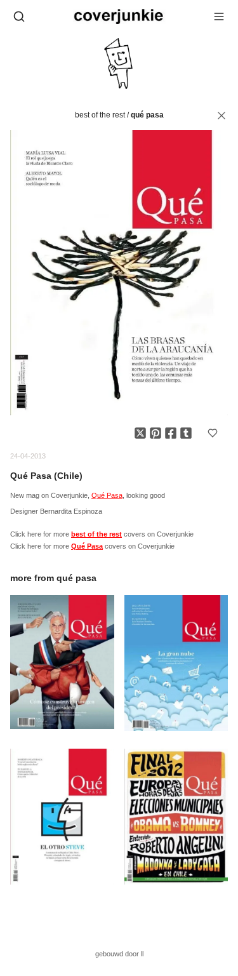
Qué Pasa (147, 114)
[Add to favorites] (212, 433)
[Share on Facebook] (170, 433)
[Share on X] (140, 433)
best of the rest (100, 114)
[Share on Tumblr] (186, 433)
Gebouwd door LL (119, 954)
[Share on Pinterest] (155, 433)
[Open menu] (219, 16)
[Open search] (19, 16)
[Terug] (221, 115)
